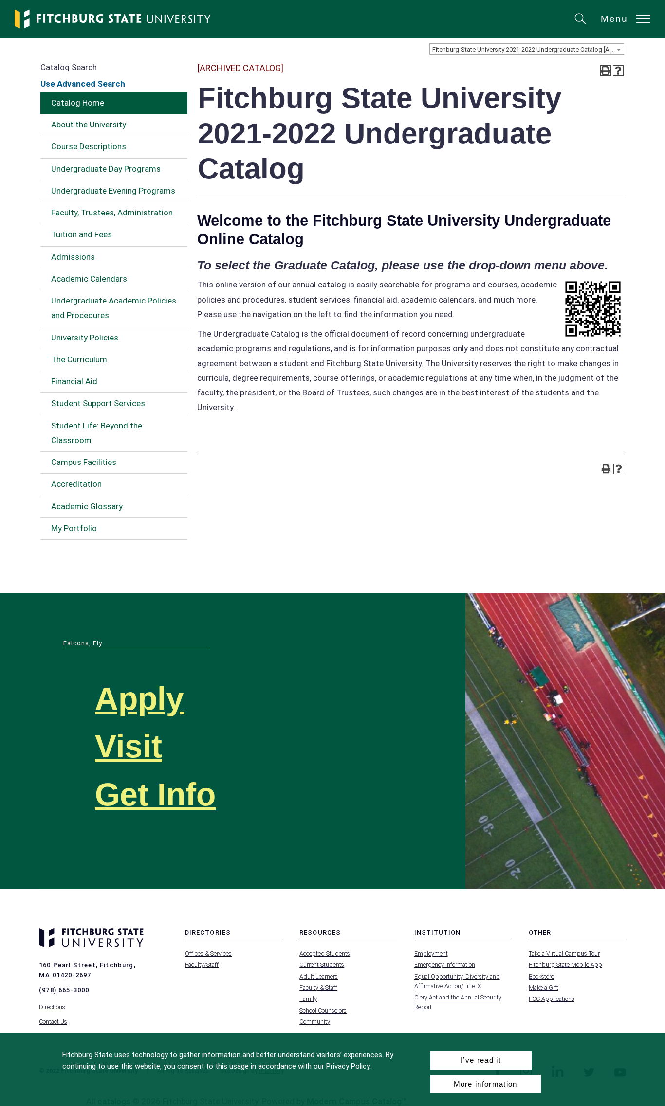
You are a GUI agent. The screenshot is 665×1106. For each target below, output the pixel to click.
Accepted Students (324, 953)
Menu (614, 19)
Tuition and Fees (81, 234)
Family (308, 998)
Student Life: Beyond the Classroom (96, 433)
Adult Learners (318, 976)
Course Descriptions (88, 146)
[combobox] (526, 49)
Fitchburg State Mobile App (565, 964)
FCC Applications (551, 998)
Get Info (155, 794)
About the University (88, 124)
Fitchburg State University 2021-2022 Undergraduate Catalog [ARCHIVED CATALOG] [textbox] (528, 49)
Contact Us (53, 1021)
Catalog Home (77, 102)
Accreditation (76, 484)
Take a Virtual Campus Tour (564, 953)
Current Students (321, 964)
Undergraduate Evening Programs (113, 191)
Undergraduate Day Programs (106, 169)
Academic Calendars (89, 279)
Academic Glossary (87, 506)
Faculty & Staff (318, 987)
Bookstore (541, 976)
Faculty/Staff (202, 964)
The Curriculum (79, 359)
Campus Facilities (83, 462)
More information (485, 1084)
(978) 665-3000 (64, 990)
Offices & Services (208, 953)
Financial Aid (74, 381)
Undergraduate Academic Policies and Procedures (113, 308)
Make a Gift (543, 987)
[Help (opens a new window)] (618, 70)
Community (314, 1021)
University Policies (84, 337)
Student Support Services (98, 403)
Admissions (73, 257)
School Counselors (323, 1010)
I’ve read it (481, 1060)
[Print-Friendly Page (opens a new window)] (605, 70)
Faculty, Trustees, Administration (112, 212)
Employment (431, 953)
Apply (139, 698)
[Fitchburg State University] (113, 19)
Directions (52, 1007)
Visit (128, 746)
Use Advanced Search (82, 84)
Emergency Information (444, 964)
